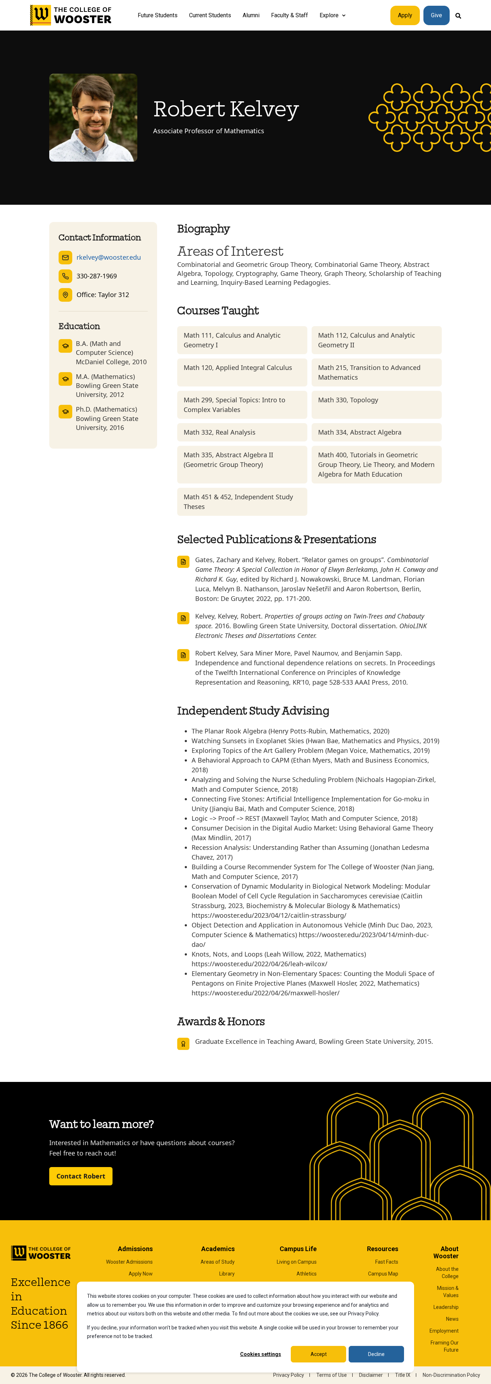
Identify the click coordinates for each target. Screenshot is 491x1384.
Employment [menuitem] (444, 1331)
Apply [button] (405, 15)
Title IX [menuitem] (402, 1375)
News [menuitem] (452, 1319)
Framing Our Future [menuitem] (445, 1346)
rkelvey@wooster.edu (109, 257)
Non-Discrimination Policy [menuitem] (451, 1375)
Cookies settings (260, 1354)
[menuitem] (343, 15)
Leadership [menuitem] (446, 1307)
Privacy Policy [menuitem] (288, 1375)
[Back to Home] (71, 15)
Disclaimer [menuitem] (371, 1375)
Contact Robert (80, 1176)
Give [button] (436, 15)
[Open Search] (458, 15)
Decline (376, 1354)
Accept (319, 1354)
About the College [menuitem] (447, 1272)
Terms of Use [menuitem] (331, 1375)
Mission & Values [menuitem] (448, 1291)
